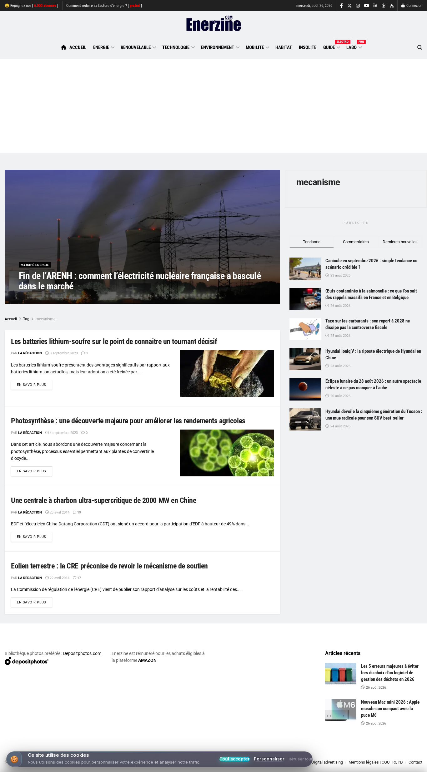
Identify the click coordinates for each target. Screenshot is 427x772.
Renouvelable (136, 47)
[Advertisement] (213, 106)
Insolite (307, 47)
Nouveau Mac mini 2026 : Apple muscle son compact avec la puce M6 (390, 708)
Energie (101, 47)
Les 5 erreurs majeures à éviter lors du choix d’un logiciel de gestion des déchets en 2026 (390, 672)
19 (78, 512)
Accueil (77, 47)
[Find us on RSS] (392, 6)
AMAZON (147, 660)
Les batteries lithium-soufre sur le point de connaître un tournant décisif (114, 341)
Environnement (217, 47)
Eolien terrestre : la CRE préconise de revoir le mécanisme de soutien (109, 566)
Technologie (175, 47)
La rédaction (38, 299)
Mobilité (255, 47)
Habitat (283, 47)
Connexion (413, 5)
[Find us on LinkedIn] (375, 6)
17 (78, 578)
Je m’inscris (391, 753)
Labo (353, 46)
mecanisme (45, 319)
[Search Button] (419, 47)
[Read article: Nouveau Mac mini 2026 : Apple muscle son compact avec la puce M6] (340, 710)
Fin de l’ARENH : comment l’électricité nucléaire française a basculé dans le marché (140, 281)
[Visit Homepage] (213, 24)
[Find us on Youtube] (366, 6)
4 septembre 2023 (63, 433)
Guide (331, 46)
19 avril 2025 (67, 299)
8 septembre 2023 (63, 353)
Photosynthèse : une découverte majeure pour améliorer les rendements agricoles (128, 420)
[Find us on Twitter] (349, 6)
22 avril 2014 (59, 578)
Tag (26, 319)
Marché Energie (35, 265)
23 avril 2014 (59, 512)
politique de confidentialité (206, 765)
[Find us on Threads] (383, 6)
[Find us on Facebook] (341, 6)
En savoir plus (34, 384)
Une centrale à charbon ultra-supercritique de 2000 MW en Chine (103, 500)
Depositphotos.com (82, 653)
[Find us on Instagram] (358, 6)
